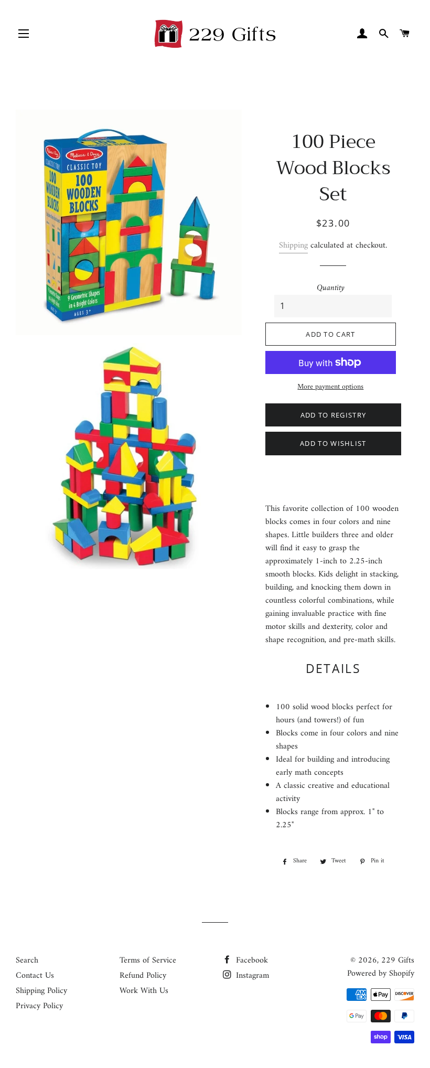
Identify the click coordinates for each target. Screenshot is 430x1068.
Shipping (293, 245)
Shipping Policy (41, 991)
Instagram (251, 975)
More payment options (330, 387)
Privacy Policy (39, 1006)
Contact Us (35, 975)
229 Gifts (397, 960)
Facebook (250, 960)
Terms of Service (148, 960)
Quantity (331, 288)
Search (27, 960)
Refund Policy (143, 975)
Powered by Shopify (380, 973)
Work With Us (144, 991)
